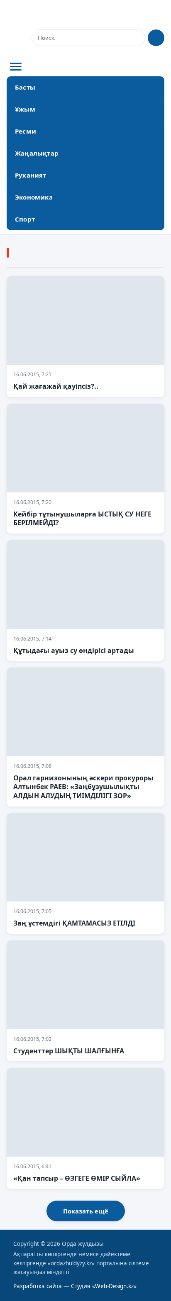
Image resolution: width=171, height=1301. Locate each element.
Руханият (30, 175)
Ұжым (25, 109)
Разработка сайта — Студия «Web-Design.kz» (75, 1286)
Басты (25, 87)
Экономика (34, 197)
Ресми (25, 131)
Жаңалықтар (37, 153)
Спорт (25, 219)
